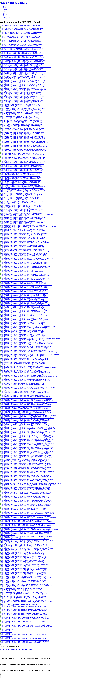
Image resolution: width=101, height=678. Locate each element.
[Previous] (0, 675)
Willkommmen (6, 17)
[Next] (0, 673)
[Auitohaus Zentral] (13, 3)
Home (4, 6)
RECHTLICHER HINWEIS (25, 649)
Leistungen (6, 11)
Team (4, 10)
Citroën (5, 13)
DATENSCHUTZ (12, 649)
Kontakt (5, 18)
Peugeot (5, 14)
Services (5, 7)
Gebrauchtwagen (7, 15)
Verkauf (5, 9)
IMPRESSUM (3, 649)
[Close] (0, 677)
